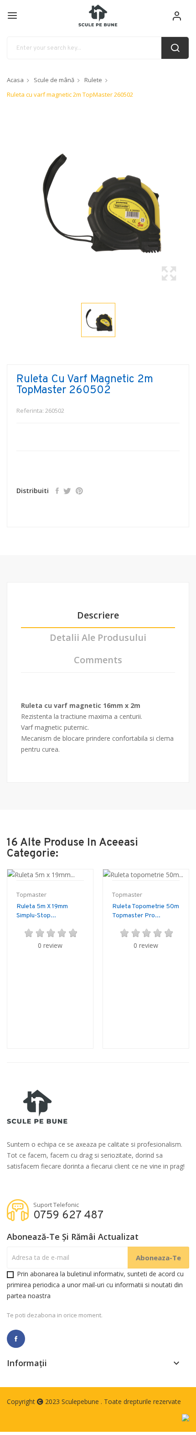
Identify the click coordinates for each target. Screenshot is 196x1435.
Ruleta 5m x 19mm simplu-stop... (42, 911)
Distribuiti (57, 491)
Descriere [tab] (98, 615)
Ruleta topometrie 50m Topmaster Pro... (145, 911)
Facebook (16, 1339)
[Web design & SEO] (185, 1417)
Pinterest (79, 491)
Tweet (67, 491)
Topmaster (31, 895)
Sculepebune (81, 1401)
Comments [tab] (98, 660)
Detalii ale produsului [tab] (98, 638)
